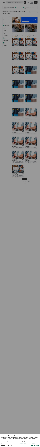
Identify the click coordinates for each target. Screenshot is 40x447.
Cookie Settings (10, 445)
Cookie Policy (37, 445)
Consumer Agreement (23, 443)
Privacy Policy (33, 443)
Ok (3, 445)
